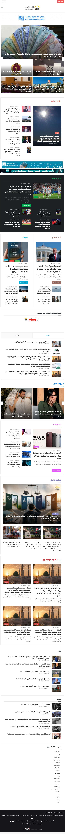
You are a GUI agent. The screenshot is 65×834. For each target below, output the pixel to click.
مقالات (58, 794)
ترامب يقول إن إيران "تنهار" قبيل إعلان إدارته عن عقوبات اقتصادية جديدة (49, 269)
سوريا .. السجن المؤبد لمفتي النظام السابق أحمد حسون (44, 301)
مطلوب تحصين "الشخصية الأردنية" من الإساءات (35, 686)
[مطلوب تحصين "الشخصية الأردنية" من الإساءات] (56, 688)
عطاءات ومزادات (56, 789)
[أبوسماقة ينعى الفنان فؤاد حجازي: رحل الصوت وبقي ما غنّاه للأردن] (56, 736)
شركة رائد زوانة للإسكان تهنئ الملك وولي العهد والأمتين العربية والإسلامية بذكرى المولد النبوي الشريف (17, 632)
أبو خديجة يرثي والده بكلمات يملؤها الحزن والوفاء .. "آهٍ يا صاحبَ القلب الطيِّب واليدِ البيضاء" (28, 720)
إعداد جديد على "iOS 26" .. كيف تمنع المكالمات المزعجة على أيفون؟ (17, 269)
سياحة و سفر (56, 778)
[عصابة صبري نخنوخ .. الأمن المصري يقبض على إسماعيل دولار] (25, 299)
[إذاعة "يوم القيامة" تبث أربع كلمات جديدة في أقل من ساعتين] (23, 289)
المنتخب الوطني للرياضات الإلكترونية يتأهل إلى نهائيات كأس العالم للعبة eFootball (42, 225)
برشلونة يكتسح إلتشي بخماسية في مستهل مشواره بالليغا (43, 214)
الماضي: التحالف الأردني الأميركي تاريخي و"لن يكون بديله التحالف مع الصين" (12, 110)
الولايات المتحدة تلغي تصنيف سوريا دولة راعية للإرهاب (13, 121)
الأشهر (17, 335)
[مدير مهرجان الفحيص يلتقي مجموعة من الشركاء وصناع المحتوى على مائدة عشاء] (56, 351)
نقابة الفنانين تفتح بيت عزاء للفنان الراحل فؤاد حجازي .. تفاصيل (30, 726)
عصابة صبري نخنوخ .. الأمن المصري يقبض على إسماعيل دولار (11, 301)
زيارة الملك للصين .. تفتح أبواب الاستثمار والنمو (35, 671)
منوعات (58, 799)
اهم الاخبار (57, 762)
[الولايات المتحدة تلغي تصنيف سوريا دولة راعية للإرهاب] (26, 119)
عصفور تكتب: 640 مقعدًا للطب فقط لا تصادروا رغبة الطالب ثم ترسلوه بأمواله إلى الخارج (27, 665)
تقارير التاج (12, 821)
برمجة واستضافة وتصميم (36, 829)
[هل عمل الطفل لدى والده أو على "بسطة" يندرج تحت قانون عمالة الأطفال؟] (12, 532)
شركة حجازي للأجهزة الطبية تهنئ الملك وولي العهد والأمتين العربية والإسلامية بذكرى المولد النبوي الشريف (48, 632)
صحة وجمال (57, 781)
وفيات (58, 802)
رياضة (58, 775)
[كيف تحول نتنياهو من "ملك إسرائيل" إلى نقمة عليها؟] (56, 681)
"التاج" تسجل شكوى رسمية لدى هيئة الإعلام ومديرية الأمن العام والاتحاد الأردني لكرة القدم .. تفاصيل (32, 545)
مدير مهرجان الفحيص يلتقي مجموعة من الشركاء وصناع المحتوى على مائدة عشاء (28, 350)
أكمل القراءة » (26, 205)
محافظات (57, 791)
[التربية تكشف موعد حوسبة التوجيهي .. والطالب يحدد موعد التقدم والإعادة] (26, 444)
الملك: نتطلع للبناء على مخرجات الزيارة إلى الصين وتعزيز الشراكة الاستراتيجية (19, 89)
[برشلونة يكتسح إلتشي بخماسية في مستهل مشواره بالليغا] (58, 212)
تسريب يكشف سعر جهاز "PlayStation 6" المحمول (12, 455)
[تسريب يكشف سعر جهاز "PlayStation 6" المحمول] (26, 454)
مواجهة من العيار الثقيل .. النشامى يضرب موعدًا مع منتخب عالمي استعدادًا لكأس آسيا (18, 190)
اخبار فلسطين (56, 757)
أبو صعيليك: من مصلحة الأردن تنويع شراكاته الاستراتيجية (13, 131)
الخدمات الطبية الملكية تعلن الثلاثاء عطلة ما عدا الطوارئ (17, 72)
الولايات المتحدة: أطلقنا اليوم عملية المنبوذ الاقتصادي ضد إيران (13, 141)
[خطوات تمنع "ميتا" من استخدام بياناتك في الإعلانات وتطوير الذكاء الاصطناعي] (26, 432)
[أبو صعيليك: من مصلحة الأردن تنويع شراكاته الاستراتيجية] (26, 129)
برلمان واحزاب (56, 760)
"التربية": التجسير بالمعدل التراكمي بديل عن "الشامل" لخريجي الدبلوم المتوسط (48, 89)
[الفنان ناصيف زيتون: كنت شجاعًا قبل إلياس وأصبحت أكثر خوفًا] (16, 403)
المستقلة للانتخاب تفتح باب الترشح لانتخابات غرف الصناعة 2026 (42, 1)
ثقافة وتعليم (57, 768)
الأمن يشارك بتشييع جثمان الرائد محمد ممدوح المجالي (33, 711)
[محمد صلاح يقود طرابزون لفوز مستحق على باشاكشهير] (26, 212)
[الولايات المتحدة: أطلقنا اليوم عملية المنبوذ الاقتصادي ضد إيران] (26, 139)
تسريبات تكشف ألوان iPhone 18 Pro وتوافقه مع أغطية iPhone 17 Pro (47, 456)
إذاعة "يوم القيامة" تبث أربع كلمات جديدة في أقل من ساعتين (11, 291)
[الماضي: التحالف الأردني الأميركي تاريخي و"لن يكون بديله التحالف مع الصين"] (26, 109)
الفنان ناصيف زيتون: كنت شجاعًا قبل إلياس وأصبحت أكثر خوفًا (16, 415)
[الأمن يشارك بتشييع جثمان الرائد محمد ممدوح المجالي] (56, 714)
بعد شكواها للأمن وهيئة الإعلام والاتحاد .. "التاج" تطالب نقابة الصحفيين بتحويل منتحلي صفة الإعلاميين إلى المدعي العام (52, 546)
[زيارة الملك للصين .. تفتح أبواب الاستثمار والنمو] (56, 673)
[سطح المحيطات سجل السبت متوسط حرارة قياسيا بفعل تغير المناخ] (47, 126)
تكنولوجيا (58, 770)
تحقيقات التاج (57, 765)
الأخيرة (48, 335)
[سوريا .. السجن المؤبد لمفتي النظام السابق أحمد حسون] (56, 299)
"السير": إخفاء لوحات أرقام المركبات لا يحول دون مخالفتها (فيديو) (48, 72)
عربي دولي (57, 783)
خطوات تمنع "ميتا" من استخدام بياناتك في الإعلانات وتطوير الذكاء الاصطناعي (13, 435)
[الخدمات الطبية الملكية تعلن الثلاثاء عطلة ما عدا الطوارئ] (16, 67)
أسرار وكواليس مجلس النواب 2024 (34, 823)
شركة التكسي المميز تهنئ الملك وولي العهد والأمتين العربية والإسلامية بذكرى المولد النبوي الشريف (47, 592)
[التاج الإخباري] (32, 7)
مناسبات (58, 797)
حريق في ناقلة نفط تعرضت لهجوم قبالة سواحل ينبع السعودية (44, 291)
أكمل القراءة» (56, 282)
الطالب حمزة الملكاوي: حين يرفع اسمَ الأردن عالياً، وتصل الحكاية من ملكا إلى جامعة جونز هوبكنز (29, 657)
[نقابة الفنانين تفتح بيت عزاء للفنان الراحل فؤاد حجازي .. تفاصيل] (56, 729)
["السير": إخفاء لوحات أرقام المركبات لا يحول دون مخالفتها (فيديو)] (48, 67)
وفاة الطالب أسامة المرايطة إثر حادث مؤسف (36, 704)
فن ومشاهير (57, 786)
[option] (32, 59)
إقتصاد (58, 754)
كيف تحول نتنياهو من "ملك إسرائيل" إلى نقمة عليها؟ (33, 679)
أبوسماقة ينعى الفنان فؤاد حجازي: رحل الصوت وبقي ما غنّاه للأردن (29, 734)
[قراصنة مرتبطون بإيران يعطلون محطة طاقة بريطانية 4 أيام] (26, 463)
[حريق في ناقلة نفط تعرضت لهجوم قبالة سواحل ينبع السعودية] (56, 289)
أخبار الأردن (57, 752)
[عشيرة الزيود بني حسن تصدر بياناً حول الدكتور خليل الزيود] (56, 344)
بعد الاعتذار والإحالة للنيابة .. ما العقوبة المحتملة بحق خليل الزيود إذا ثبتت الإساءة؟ (11, 152)
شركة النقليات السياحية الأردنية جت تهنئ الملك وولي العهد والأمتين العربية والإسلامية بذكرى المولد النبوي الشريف (28, 372)
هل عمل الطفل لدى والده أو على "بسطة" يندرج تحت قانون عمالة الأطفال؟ (12, 544)
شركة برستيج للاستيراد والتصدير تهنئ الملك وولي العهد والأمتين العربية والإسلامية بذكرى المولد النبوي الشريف (18, 590)
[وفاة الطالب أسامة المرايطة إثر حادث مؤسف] (56, 706)
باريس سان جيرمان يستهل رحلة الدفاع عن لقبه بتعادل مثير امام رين (12, 224)
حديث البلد (57, 773)
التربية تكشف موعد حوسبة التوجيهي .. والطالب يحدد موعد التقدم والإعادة (12, 446)
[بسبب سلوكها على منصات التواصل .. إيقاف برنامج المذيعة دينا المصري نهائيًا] (48, 403)
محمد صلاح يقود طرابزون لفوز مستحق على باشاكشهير (12, 214)
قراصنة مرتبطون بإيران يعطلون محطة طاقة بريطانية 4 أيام (13, 464)
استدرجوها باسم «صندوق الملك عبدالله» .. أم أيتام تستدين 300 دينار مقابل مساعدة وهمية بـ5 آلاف (33, 55)
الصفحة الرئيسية (50, 821)
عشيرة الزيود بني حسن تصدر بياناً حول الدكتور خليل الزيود (32, 342)
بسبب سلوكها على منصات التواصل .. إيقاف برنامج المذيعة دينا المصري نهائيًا (48, 414)
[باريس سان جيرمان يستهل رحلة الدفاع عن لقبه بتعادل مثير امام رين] (26, 222)
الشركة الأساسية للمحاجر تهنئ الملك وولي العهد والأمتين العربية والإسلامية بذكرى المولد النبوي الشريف (29, 357)
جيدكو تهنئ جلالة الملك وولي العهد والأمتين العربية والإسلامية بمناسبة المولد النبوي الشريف (29, 365)
